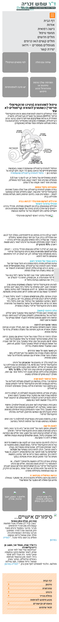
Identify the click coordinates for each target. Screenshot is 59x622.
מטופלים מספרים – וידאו (38, 45)
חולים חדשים (46, 37)
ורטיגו (49, 592)
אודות (51, 25)
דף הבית (49, 21)
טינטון (49, 584)
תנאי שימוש (45, 607)
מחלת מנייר (46, 596)
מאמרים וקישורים (42, 603)
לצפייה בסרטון (11, 564)
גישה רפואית (46, 29)
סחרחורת (47, 588)
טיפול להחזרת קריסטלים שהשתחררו (27, 173)
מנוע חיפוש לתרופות (41, 600)
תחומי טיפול (47, 33)
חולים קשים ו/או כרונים (39, 41)
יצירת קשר (47, 49)
